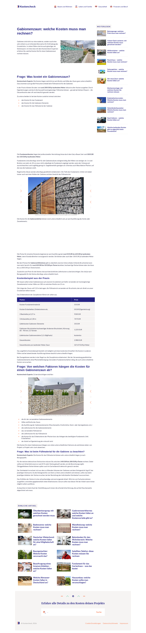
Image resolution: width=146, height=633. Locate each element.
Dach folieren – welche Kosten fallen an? (115, 119)
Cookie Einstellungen (93, 623)
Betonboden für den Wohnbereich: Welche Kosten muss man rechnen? (82, 541)
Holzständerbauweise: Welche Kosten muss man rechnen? (116, 110)
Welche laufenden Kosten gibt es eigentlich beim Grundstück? (116, 129)
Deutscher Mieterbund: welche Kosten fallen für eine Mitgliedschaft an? (43, 541)
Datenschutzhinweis (110, 623)
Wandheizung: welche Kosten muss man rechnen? (82, 527)
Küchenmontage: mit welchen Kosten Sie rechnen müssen (115, 90)
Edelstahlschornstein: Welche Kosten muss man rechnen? (116, 100)
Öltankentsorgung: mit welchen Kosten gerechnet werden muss (44, 513)
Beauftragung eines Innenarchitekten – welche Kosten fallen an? (42, 567)
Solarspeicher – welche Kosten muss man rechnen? (117, 70)
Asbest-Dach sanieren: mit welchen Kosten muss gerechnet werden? (117, 42)
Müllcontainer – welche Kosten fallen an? (115, 51)
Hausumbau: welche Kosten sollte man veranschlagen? (81, 580)
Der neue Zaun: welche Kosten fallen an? (115, 80)
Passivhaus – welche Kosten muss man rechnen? (117, 61)
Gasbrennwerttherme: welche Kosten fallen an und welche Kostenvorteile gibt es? (83, 514)
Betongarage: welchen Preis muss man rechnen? (116, 32)
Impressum (124, 623)
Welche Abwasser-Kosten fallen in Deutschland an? (41, 580)
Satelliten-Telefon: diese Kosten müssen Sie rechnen (83, 553)
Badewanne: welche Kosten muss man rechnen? (42, 527)
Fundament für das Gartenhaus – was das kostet (82, 566)
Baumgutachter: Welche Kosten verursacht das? (40, 553)
